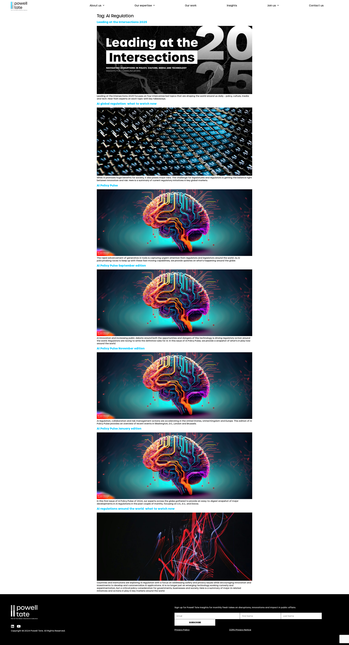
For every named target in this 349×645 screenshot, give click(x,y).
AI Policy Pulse (107, 185)
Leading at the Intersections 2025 (122, 22)
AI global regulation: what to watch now (127, 103)
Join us (271, 5)
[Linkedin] (12, 626)
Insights (232, 5)
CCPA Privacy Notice (240, 630)
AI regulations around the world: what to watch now (136, 508)
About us (95, 5)
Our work (191, 5)
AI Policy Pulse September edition (121, 265)
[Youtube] (18, 626)
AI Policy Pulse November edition (121, 348)
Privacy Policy (181, 630)
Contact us (316, 5)
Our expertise (143, 5)
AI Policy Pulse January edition (119, 428)
